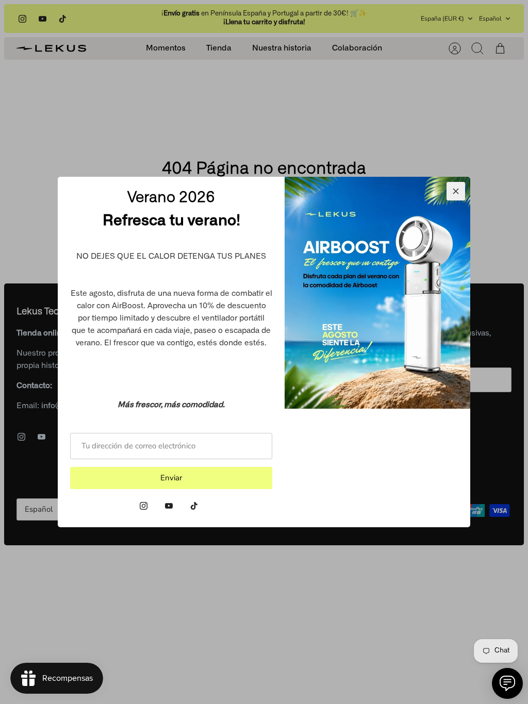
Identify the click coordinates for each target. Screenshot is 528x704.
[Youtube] (169, 506)
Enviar (171, 478)
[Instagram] (144, 506)
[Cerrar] (456, 191)
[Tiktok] (194, 506)
